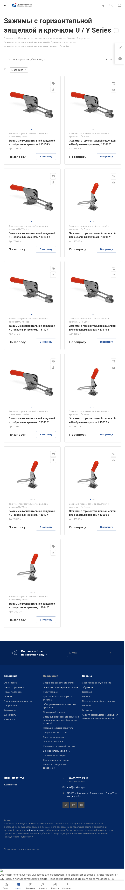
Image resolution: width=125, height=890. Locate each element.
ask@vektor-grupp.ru (79, 787)
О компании (11, 682)
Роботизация (50, 692)
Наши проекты (14, 777)
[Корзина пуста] (119, 5)
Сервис (87, 675)
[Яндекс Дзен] (81, 805)
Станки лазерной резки (56, 760)
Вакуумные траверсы (55, 737)
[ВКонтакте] (65, 805)
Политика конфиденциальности (22, 849)
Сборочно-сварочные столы (58, 682)
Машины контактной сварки (59, 746)
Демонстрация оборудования (98, 701)
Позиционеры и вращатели (58, 728)
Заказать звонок (76, 781)
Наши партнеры (13, 692)
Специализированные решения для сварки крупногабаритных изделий (61, 720)
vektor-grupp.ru (35, 830)
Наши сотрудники (14, 687)
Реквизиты (10, 710)
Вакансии (9, 719)
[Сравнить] (53, 89)
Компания (10, 675)
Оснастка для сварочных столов (60, 687)
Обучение (87, 687)
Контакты (10, 784)
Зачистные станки (53, 741)
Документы (10, 714)
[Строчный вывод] (111, 59)
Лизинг (86, 696)
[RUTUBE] (73, 805)
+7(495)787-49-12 (77, 778)
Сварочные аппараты (55, 732)
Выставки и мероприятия (18, 701)
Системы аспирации (54, 755)
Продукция (50, 675)
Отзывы (8, 696)
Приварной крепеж (54, 712)
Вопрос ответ (11, 705)
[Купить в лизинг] (53, 83)
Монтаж (86, 705)
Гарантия (87, 710)
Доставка (87, 692)
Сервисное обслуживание (96, 682)
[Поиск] (110, 5)
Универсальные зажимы (56, 750)
